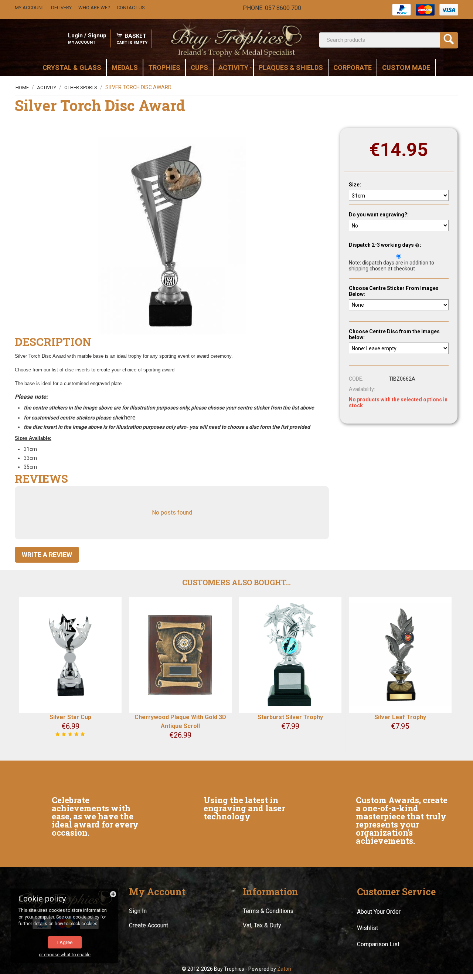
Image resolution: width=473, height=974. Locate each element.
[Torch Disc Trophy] (172, 235)
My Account (29, 7)
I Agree (64, 942)
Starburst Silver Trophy (290, 717)
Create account (148, 925)
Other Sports (80, 87)
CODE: (356, 379)
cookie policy (86, 917)
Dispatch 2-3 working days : (385, 245)
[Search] (449, 40)
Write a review (47, 555)
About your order (379, 911)
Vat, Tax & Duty (262, 925)
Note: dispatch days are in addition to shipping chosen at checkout (391, 266)
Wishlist (367, 927)
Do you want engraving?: (379, 215)
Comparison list (378, 944)
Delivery (61, 7)
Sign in (138, 910)
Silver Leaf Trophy (400, 717)
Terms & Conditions (268, 910)
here (130, 417)
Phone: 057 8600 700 (272, 7)
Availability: (362, 389)
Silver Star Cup (70, 717)
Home (22, 87)
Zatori (284, 969)
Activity (46, 87)
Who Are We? (94, 7)
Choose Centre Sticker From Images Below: (394, 291)
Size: (355, 185)
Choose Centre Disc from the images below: (394, 335)
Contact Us (131, 7)
